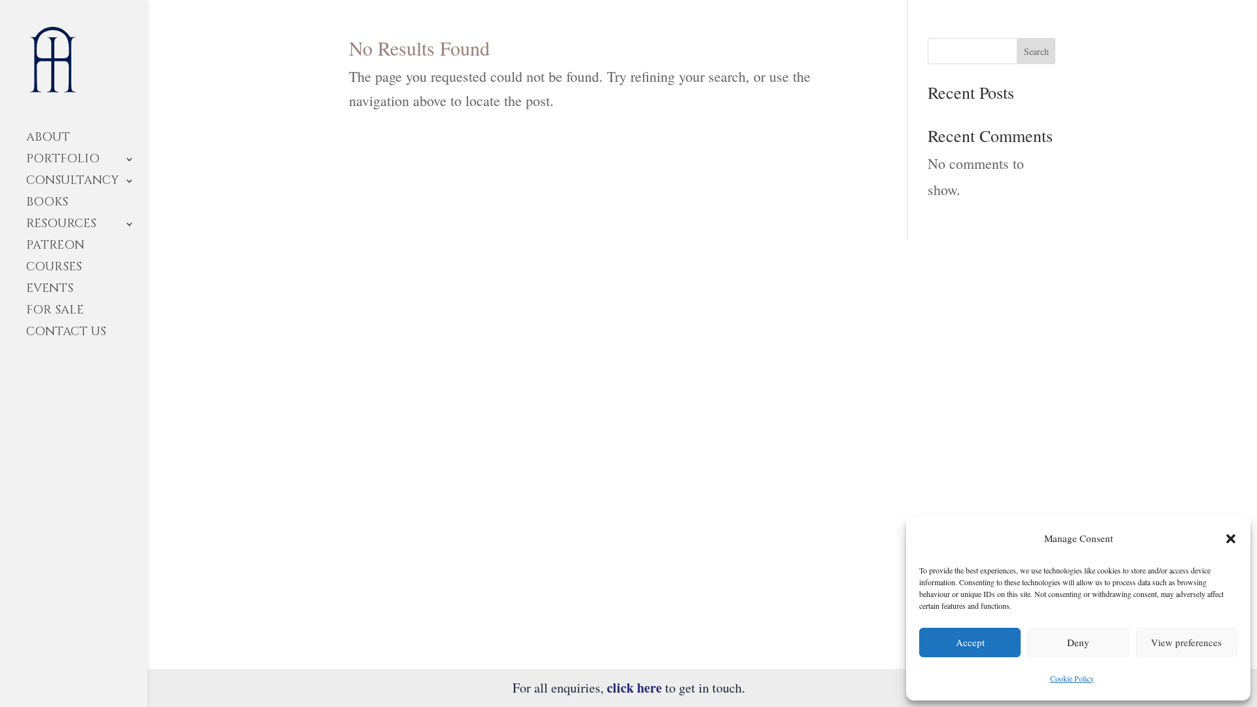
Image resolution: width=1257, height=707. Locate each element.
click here (634, 687)
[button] (1230, 538)
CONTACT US (66, 333)
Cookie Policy (1072, 678)
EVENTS (49, 290)
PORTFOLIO (63, 160)
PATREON (55, 247)
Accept (970, 642)
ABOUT (48, 139)
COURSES (54, 269)
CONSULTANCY (72, 182)
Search (1036, 51)
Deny (1078, 642)
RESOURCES (61, 225)
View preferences (1186, 642)
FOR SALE (55, 312)
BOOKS (47, 204)
